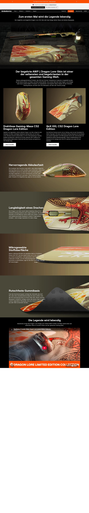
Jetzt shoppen (52, 1)
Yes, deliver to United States (38, 7)
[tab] (64, 11)
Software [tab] (21, 11)
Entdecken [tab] (28, 11)
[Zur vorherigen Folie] (12, 1)
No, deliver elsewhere (51, 7)
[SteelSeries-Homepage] (7, 11)
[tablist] (22, 11)
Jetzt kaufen (10, 145)
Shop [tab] (15, 11)
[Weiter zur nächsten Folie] (76, 1)
